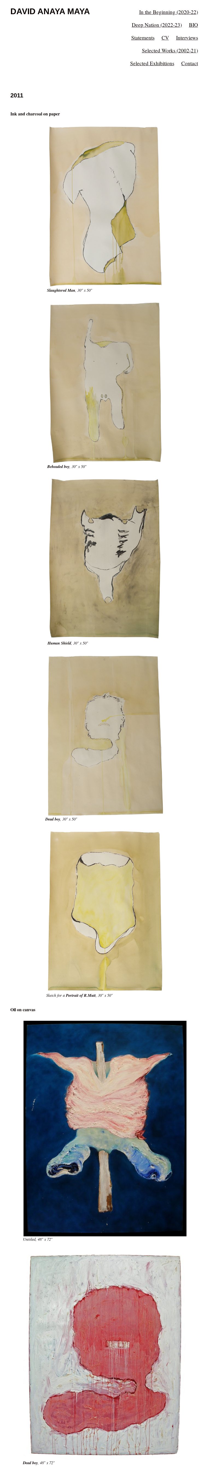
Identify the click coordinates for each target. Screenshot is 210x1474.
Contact (189, 63)
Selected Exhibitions (152, 63)
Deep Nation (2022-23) (157, 24)
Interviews (187, 37)
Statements (142, 37)
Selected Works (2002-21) (170, 50)
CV (165, 37)
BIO (193, 24)
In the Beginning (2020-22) (168, 11)
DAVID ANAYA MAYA (50, 11)
